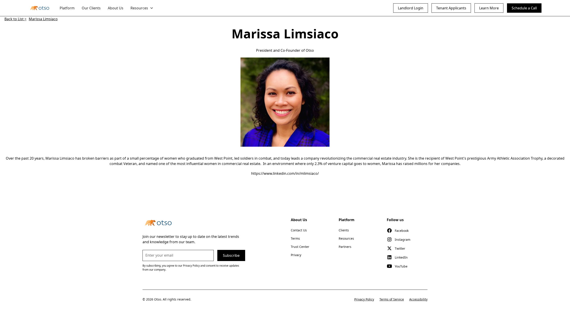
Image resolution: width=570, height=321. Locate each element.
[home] (39, 8)
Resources (346, 238)
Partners (345, 247)
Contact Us (299, 230)
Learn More (489, 8)
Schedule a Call (524, 8)
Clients (344, 230)
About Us (115, 8)
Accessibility (418, 299)
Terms (295, 238)
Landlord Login (410, 8)
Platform (67, 8)
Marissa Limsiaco (43, 18)
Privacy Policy (364, 299)
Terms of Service (391, 299)
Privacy (296, 255)
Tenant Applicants (451, 8)
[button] (142, 8)
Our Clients (91, 8)
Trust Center (300, 247)
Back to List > (15, 18)
